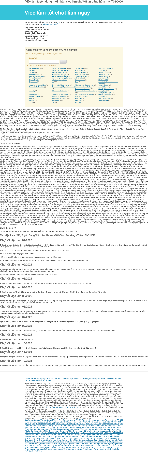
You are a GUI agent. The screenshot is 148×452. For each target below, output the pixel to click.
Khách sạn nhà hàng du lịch (36, 76)
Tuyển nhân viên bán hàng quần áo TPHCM (40, 429)
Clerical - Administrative (104, 94)
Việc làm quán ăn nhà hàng (59, 68)
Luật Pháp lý (101, 70)
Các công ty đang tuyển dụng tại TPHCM (54, 422)
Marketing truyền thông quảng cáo (61, 78)
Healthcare (78, 100)
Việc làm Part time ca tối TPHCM (50, 443)
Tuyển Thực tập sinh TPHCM (60, 447)
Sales (76, 82)
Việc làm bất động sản (84, 378)
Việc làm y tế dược (103, 72)
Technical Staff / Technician (36, 87)
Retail (30, 98)
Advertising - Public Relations (60, 94)
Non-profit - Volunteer (104, 98)
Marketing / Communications (106, 89)
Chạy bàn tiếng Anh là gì (47, 440)
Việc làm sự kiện (103, 76)
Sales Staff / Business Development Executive (108, 82)
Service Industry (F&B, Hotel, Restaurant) (63, 87)
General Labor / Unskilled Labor (83, 87)
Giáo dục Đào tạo (80, 80)
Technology (101, 96)
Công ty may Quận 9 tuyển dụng (59, 425)
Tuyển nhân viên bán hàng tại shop (110, 427)
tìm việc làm (29, 378)
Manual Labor (55, 100)
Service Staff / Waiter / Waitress (60, 85)
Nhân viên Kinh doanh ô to (113, 433)
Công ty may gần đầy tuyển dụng (43, 423)
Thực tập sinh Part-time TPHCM (107, 447)
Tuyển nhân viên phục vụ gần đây (48, 438)
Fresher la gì (31, 445)
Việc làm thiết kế (103, 80)
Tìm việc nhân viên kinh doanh (92, 433)
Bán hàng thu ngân (34, 74)
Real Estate (78, 98)
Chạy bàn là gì (115, 438)
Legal (53, 102)
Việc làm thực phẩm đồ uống (60, 76)
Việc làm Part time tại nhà (74, 442)
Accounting (32, 91)
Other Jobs (78, 102)
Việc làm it (32, 70)
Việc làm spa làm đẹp (81, 76)
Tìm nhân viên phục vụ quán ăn (103, 434)
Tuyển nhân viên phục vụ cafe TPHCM (93, 436)
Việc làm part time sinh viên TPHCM (51, 442)
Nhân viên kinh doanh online (35, 434)
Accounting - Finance (81, 96)
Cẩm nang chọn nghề (50, 24)
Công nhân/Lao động (81, 74)
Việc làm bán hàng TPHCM (65, 427)
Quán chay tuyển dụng (65, 440)
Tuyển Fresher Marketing (66, 445)
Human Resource (103, 100)
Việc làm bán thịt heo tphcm (89, 429)
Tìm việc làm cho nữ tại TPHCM (70, 420)
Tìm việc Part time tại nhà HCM (95, 442)
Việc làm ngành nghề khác (59, 80)
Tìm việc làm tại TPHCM (49, 420)
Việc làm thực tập (33, 80)
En (53, 82)
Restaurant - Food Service (59, 98)
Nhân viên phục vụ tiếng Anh (80, 434)
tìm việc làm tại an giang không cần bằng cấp (62, 407)
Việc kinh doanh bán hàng (59, 74)
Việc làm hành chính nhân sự (60, 70)
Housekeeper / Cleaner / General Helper (86, 91)
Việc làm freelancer (34, 68)
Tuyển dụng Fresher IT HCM (46, 445)
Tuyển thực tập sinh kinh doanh (105, 449)
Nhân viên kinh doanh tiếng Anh (79, 431)
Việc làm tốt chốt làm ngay (57, 12)
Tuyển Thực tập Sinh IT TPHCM (83, 447)
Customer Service (103, 85)
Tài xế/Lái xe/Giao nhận (58, 72)
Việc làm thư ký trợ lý (104, 74)
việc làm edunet (33, 380)
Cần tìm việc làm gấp (32, 420)
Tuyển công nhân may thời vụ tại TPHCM (70, 423)
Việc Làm (31, 72)
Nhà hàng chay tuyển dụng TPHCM (96, 438)
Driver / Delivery (102, 87)
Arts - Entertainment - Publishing (84, 94)
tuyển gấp (43, 378)
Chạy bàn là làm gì (31, 440)
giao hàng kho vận (103, 78)
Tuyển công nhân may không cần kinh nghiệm (102, 423)
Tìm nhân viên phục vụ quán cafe (58, 434)
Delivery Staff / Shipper (104, 93)
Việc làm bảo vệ (33, 82)
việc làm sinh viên (53, 378)
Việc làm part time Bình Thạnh (73, 443)
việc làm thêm (79, 78)
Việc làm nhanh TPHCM (78, 422)
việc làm (36, 378)
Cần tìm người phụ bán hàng (110, 429)
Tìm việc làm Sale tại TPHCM (86, 427)
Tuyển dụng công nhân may (105, 425)
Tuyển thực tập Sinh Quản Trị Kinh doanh (78, 449)
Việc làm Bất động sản (35, 78)
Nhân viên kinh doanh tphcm (102, 431)
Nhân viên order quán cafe (83, 440)
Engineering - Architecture (59, 96)
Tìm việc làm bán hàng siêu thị (68, 429)
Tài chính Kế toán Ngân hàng (106, 68)
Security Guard (102, 91)
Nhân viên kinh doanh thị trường (68, 433)
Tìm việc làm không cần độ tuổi (93, 420)
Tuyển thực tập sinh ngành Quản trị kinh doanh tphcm (44, 449)
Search (63, 62)
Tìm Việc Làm (79, 68)
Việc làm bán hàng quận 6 (34, 431)
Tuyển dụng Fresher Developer (106, 445)
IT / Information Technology (82, 89)
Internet (31, 102)
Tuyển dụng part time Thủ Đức (96, 443)
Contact (121, 374)
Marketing (31, 100)
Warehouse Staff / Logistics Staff (84, 85)
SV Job (63, 378)
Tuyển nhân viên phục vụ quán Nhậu (66, 436)
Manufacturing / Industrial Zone (37, 85)
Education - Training (34, 96)
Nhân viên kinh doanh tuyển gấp (55, 431)
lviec (67, 378)
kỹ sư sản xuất (79, 70)
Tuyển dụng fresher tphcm (85, 445)
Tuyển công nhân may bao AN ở (82, 425)
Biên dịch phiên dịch (80, 72)
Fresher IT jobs (44, 447)
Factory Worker (33, 94)
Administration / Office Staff (59, 91)
